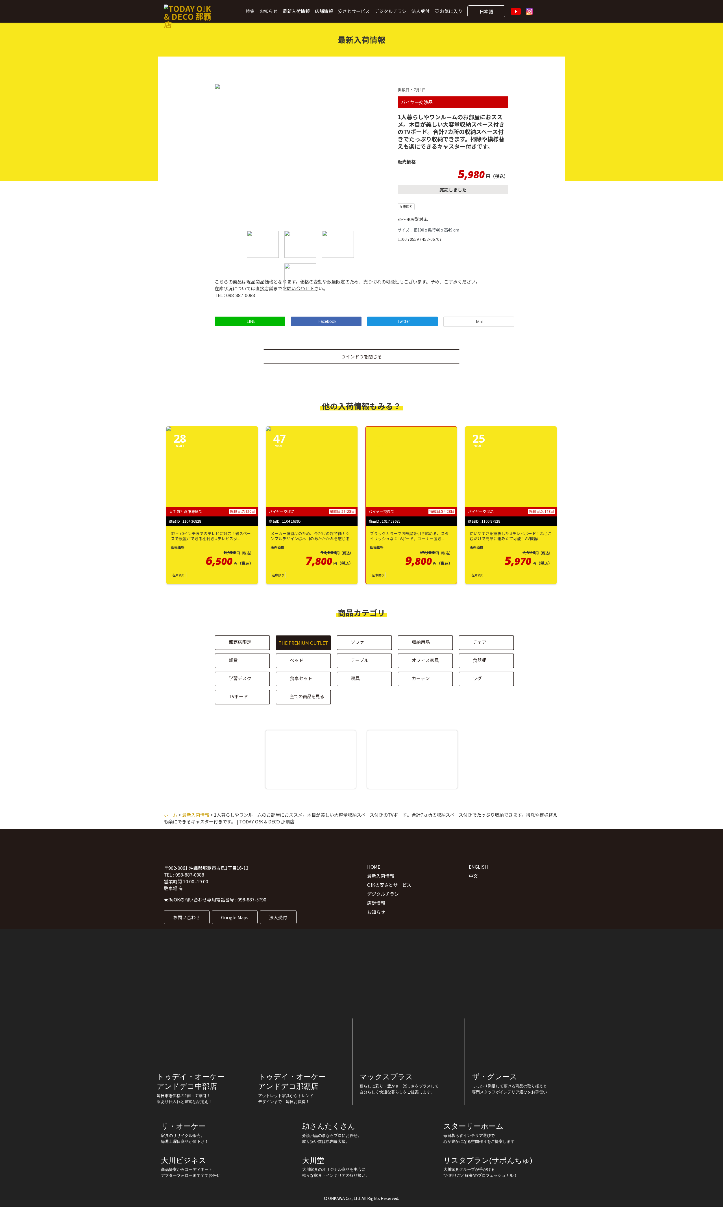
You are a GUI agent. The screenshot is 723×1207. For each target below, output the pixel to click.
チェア (479, 642)
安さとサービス (354, 11)
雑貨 (233, 660)
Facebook (327, 321)
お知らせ (269, 11)
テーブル (360, 660)
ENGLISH (478, 866)
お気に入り (451, 11)
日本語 (486, 11)
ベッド (296, 660)
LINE (251, 321)
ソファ (357, 642)
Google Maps (234, 917)
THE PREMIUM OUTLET (303, 642)
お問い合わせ (186, 917)
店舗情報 (324, 11)
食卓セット (301, 678)
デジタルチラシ (390, 11)
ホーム (170, 814)
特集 (249, 11)
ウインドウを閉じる (361, 356)
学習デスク (240, 678)
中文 (473, 875)
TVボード (238, 696)
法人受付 (420, 11)
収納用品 (421, 642)
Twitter (403, 321)
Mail (480, 321)
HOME (373, 866)
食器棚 (479, 660)
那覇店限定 (240, 642)
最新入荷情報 (296, 11)
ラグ (477, 678)
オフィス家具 (425, 660)
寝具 (355, 678)
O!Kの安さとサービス (389, 884)
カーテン (421, 678)
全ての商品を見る (307, 696)
